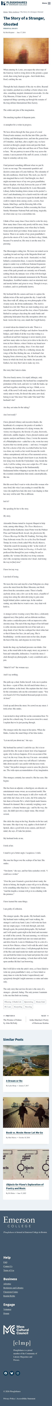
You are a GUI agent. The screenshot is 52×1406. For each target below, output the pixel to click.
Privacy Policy (9, 1398)
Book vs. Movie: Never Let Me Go (24, 1132)
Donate (6, 1313)
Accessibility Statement (26, 1398)
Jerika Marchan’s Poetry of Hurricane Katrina (39, 1019)
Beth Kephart (10, 32)
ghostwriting (28, 1002)
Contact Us (7, 1266)
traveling (28, 1007)
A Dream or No (14, 1081)
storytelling (18, 1007)
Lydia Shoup (12, 1085)
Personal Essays (10, 28)
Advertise (7, 1283)
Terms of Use (8, 1270)
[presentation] (26, 1060)
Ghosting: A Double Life (13, 1002)
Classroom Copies (10, 1291)
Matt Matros (12, 1137)
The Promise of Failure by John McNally (12, 1019)
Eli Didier (11, 1193)
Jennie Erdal (40, 1002)
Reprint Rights (9, 1295)
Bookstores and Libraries (13, 1287)
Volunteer (7, 1309)
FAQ (5, 1262)
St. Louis (8, 1007)
